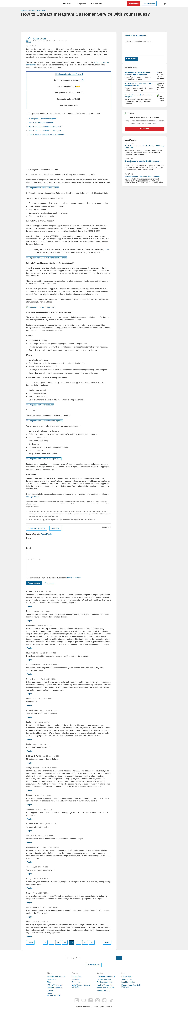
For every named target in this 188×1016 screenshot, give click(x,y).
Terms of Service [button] (74, 578)
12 (58, 942)
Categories (76, 982)
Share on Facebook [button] (37, 528)
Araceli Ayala (46, 534)
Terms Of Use (126, 979)
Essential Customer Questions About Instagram (142, 176)
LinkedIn (90, 1000)
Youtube (83, 1000)
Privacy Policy (126, 976)
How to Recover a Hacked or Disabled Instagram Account (139, 84)
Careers (50, 991)
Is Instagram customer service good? (43, 119)
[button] (119, 958)
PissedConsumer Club (105, 988)
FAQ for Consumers (54, 985)
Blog (49, 982)
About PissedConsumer (56, 976)
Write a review (94, 965)
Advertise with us (103, 991)
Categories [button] (81, 3)
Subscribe (144, 129)
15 (78, 942)
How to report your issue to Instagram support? (47, 134)
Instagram (97, 1000)
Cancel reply (49, 583)
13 (65, 942)
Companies (76, 976)
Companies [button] (96, 3)
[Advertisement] (94, 24)
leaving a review (32, 497)
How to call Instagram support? (41, 123)
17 (92, 942)
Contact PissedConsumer (53, 994)
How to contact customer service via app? (45, 130)
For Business (149, 3)
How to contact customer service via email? (45, 127)
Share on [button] (55, 528)
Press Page (51, 979)
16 (85, 942)
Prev (31, 942)
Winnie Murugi (39, 39)
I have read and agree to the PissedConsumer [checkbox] (48, 578)
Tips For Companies (104, 985)
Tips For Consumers (104, 982)
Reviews (67, 3)
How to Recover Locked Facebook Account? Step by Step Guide (137, 73)
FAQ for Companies (54, 988)
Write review (133, 3)
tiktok (111, 1000)
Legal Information (128, 982)
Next (107, 942)
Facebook (76, 1000)
